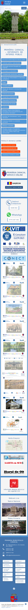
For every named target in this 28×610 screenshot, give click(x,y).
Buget (4, 82)
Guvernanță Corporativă (20, 581)
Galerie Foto (20, 574)
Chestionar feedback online (10, 154)
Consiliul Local (18, 570)
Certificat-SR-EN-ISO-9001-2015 (9, 148)
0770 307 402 (14, 220)
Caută (24, 8)
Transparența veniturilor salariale (12, 74)
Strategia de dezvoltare (9, 71)
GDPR (18, 577)
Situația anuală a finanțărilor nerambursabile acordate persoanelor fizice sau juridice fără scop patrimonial (13, 130)
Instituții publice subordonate (11, 63)
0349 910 (14, 208)
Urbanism (7, 561)
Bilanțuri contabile (8, 125)
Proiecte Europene (8, 93)
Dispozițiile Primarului (9, 100)
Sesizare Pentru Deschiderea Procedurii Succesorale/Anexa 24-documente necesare (12, 112)
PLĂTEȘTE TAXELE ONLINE (14, 187)
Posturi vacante (6, 579)
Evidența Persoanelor (7, 565)
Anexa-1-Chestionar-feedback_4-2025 (10, 151)
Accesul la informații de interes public (13, 59)
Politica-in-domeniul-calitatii (8, 145)
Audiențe (5, 107)
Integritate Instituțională (9, 97)
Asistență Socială (6, 570)
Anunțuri (19, 561)
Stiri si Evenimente (20, 565)
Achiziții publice (7, 85)
